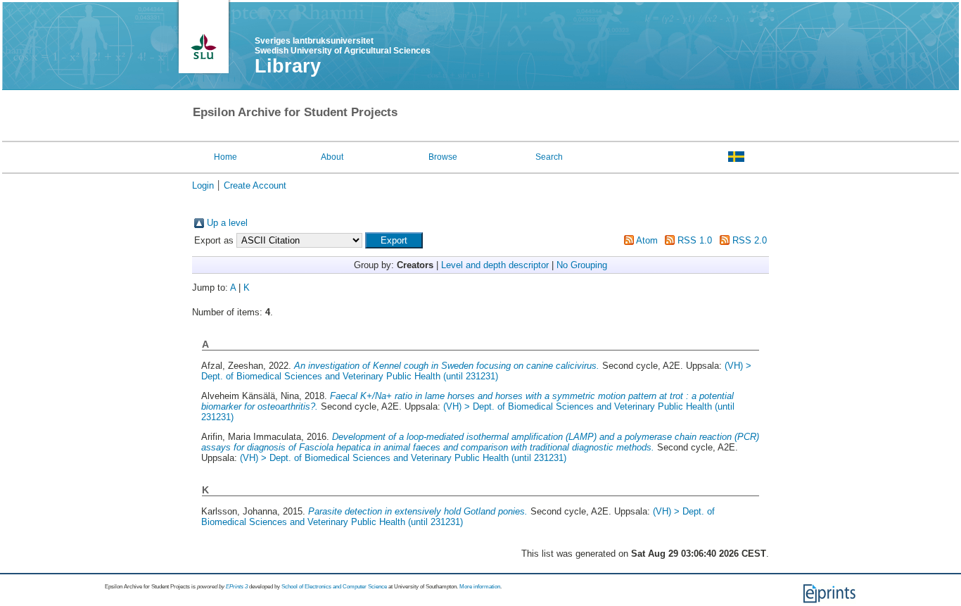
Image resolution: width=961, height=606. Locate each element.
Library (288, 66)
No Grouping (581, 265)
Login (203, 185)
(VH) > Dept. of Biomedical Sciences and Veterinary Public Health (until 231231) (476, 370)
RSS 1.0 (694, 240)
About (332, 157)
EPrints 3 (237, 586)
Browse (442, 157)
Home (225, 157)
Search (549, 157)
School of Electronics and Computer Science (334, 586)
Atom (647, 240)
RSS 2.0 (749, 240)
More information (479, 586)
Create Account (255, 185)
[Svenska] (736, 156)
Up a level (227, 222)
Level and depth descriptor (495, 265)
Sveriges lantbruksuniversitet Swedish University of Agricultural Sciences (343, 46)
